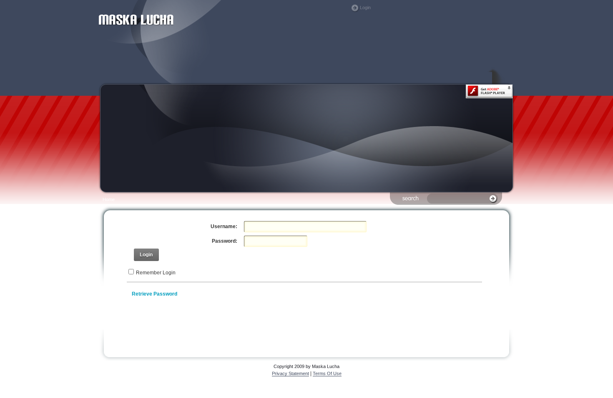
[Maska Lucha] (135, 44)
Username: (224, 226)
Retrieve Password (154, 294)
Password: (224, 241)
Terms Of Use (327, 373)
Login (365, 7)
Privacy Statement (290, 373)
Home (109, 199)
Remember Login (156, 273)
